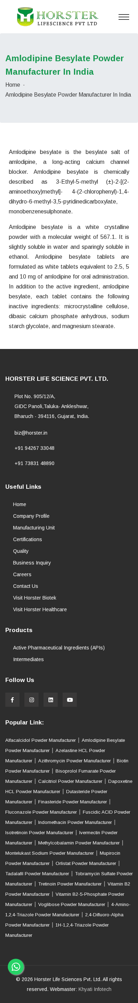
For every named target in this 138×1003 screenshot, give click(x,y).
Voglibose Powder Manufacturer (71, 904)
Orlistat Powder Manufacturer (86, 863)
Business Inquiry (32, 563)
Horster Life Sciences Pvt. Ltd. (68, 979)
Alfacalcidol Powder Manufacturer (40, 740)
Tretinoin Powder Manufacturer (70, 884)
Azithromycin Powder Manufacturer (74, 760)
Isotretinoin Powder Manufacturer (39, 832)
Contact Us (25, 586)
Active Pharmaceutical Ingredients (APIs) (59, 647)
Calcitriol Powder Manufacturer (70, 781)
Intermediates (28, 659)
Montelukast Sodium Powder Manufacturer (50, 853)
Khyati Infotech (95, 989)
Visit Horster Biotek (34, 598)
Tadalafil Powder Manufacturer (37, 873)
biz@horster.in (31, 433)
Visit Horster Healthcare (40, 609)
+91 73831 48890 (34, 463)
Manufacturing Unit (34, 528)
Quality (21, 551)
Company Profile (31, 516)
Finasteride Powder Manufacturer (72, 801)
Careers (22, 574)
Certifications (27, 539)
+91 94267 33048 (34, 448)
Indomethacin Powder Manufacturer (75, 822)
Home (12, 85)
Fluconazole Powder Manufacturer (41, 812)
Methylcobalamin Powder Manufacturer (79, 843)
